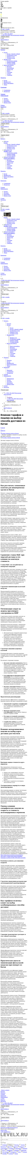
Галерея (3, 94)
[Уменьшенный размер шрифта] (1, 2)
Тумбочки (9, 75)
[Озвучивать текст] (2, 24)
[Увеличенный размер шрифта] (2, 6)
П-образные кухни (12, 55)
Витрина (9, 66)
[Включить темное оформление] (2, 137)
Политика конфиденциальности (9, 1127)
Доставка (6, 99)
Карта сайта (4, 1130)
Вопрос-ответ (7, 102)
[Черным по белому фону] (1, 9)
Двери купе (10, 69)
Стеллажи (9, 72)
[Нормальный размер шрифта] (2, 4)
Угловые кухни (11, 58)
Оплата (6, 98)
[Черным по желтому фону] (1, 14)
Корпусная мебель (9, 65)
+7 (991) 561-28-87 (8, 33)
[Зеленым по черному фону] (1, 16)
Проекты (3, 78)
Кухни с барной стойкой (13, 54)
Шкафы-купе (7, 59)
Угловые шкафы (11, 63)
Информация (4, 95)
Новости (3, 1100)
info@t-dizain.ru (5, 39)
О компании (7, 90)
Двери (5, 84)
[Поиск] (2, 109)
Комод (8, 70)
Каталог (3, 50)
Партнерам (7, 101)
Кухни (5, 52)
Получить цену (4, 48)
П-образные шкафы (12, 61)
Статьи (3, 105)
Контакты (3, 107)
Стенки (9, 73)
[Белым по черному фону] (1, 11)
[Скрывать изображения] (1, 21)
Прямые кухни (11, 56)
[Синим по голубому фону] (1, 13)
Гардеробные (10, 68)
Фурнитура (7, 91)
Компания (3, 87)
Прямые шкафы (11, 62)
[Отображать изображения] (1, 19)
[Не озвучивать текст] (1, 26)
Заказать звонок (5, 36)
